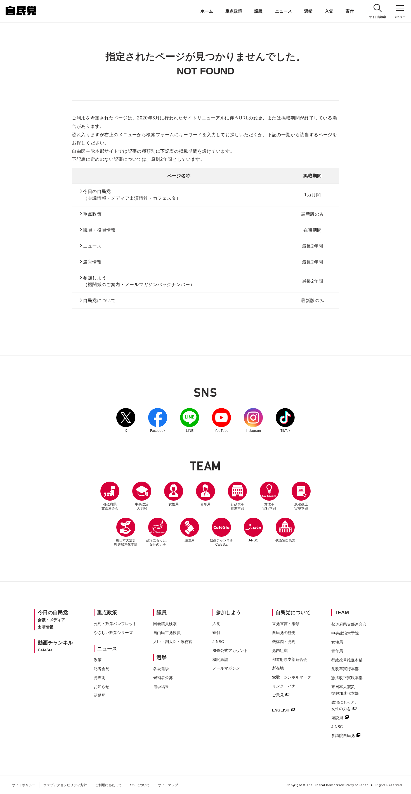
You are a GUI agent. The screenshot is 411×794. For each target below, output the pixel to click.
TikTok (285, 420)
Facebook (157, 420)
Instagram (253, 420)
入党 (329, 11)
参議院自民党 (285, 530)
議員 (258, 11)
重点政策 (233, 11)
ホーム (206, 11)
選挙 (308, 11)
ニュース (283, 11)
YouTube (221, 420)
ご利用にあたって (108, 785)
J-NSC (253, 540)
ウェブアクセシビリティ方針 (65, 785)
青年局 (205, 504)
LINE (189, 420)
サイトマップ (168, 785)
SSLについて (140, 785)
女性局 (174, 504)
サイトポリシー (24, 785)
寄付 (350, 11)
